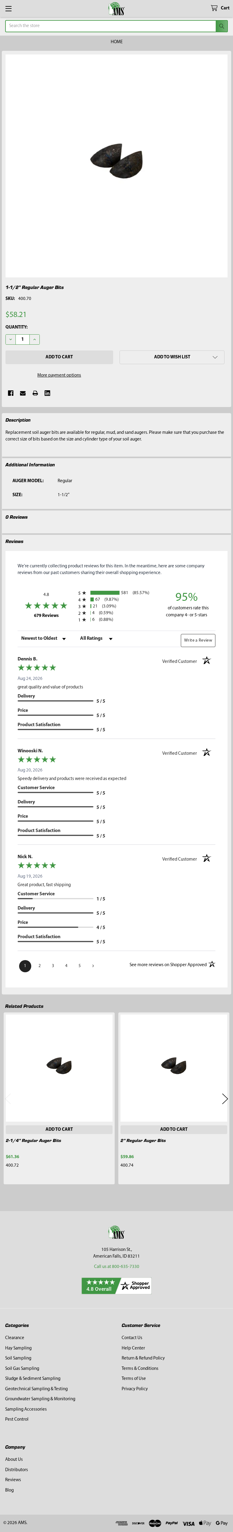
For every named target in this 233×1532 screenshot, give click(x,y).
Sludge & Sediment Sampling (32, 1379)
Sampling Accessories (26, 1409)
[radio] (116, 593)
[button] (172, 357)
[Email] (23, 393)
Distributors (16, 1470)
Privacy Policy (135, 1389)
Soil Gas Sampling (22, 1369)
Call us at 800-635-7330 (116, 1267)
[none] (116, 165)
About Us (14, 1459)
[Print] (35, 393)
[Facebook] (10, 393)
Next (225, 1098)
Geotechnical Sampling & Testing (36, 1389)
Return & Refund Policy (143, 1358)
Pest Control (17, 1419)
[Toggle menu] (8, 8)
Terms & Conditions (140, 1369)
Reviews (13, 1480)
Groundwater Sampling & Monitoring (40, 1399)
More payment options (59, 375)
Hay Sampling (18, 1348)
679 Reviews (54, 615)
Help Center (133, 1348)
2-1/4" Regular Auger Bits (33, 1140)
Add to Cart (59, 1129)
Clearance (14, 1338)
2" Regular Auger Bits (143, 1140)
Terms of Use (134, 1379)
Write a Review (198, 640)
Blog (9, 1490)
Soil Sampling (18, 1358)
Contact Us (132, 1338)
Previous (8, 1098)
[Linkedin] (47, 393)
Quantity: (16, 327)
